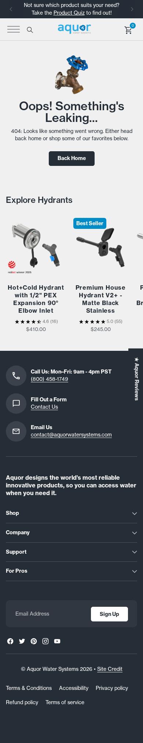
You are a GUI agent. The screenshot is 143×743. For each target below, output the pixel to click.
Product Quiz (69, 13)
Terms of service (64, 702)
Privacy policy (112, 688)
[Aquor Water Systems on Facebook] (10, 641)
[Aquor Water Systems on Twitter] (22, 641)
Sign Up (109, 614)
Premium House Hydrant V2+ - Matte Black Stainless (101, 299)
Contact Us (44, 407)
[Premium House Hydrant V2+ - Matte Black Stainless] (100, 245)
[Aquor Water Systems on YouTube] (57, 641)
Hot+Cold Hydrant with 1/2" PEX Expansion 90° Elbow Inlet (36, 299)
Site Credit (109, 669)
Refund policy (22, 702)
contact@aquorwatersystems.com (71, 434)
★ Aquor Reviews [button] (136, 379)
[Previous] (11, 9)
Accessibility (73, 688)
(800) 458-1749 (49, 379)
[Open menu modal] (13, 29)
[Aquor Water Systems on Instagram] (45, 641)
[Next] (132, 9)
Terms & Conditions (29, 688)
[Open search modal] (29, 29)
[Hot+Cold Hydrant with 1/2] (36, 245)
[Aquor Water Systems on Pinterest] (33, 641)
